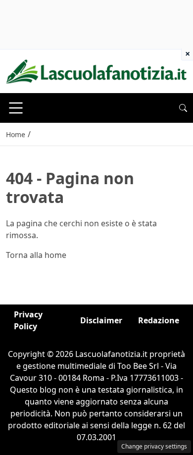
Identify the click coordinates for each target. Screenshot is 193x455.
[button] (183, 108)
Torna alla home (36, 255)
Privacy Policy (28, 320)
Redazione (158, 320)
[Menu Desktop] (16, 108)
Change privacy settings (154, 446)
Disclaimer (101, 320)
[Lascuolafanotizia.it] (96, 70)
